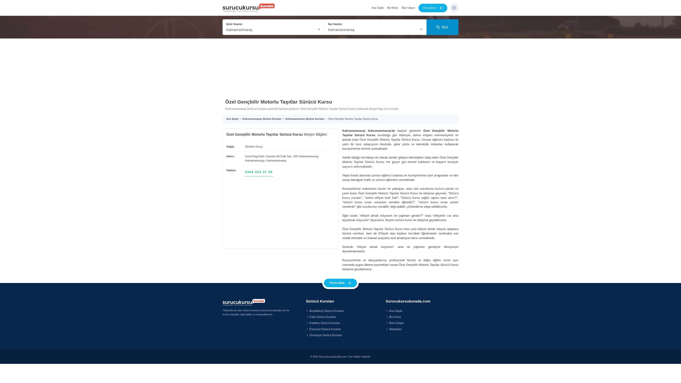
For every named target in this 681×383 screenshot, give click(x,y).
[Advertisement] (340, 65)
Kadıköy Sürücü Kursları (324, 322)
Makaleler (395, 329)
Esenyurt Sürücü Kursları (325, 329)
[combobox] (273, 29)
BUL (444, 27)
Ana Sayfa (378, 7)
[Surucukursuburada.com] (244, 302)
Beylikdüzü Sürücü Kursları (326, 310)
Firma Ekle (433, 8)
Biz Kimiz (392, 7)
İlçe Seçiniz (335, 24)
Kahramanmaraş (255, 160)
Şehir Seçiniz (234, 24)
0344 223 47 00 (259, 172)
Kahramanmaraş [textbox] (239, 30)
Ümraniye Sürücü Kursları (325, 335)
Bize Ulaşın (408, 7)
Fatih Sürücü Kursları (322, 316)
